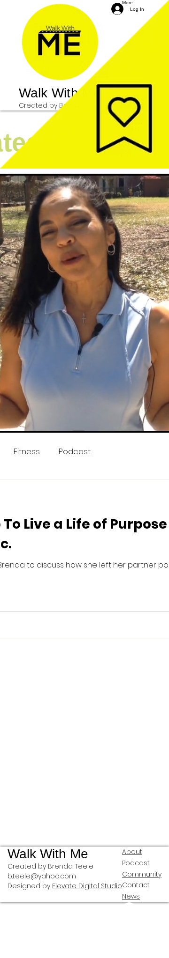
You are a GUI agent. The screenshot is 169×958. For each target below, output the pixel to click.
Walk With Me (60, 93)
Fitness (27, 452)
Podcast (75, 452)
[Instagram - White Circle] (141, 923)
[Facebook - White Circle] (141, 909)
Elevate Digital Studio (87, 886)
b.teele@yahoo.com (42, 876)
